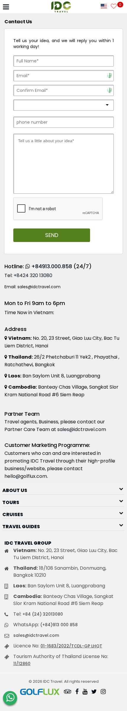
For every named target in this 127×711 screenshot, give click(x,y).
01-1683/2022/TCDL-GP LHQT (71, 646)
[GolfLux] (40, 692)
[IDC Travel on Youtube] (84, 692)
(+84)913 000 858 (59, 625)
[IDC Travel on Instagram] (103, 692)
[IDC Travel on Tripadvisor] (67, 692)
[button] (63, 489)
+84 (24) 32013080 (42, 614)
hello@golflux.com (25, 476)
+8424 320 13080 (33, 275)
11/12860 (21, 664)
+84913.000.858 (51, 266)
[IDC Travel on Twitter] (94, 692)
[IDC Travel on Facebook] (77, 692)
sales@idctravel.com (39, 287)
